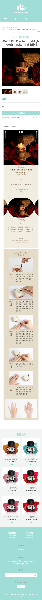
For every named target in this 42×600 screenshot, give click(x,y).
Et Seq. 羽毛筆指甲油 (11, 27)
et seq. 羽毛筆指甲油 (21, 37)
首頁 (3, 27)
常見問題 (29, 538)
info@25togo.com (21, 564)
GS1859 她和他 (11, 519)
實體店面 (12, 538)
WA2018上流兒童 (30, 490)
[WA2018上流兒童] (31, 476)
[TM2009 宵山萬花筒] (31, 505)
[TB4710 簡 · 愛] (11, 476)
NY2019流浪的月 (31, 461)
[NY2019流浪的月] (31, 447)
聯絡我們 (29, 535)
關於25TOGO (12, 533)
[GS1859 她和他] (11, 505)
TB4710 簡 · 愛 (11, 490)
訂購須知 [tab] (14, 126)
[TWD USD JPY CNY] (21, 586)
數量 (3, 106)
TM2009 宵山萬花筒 (31, 519)
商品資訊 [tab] (6, 126)
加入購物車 (21, 113)
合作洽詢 (12, 535)
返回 (39, 31)
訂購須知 (29, 533)
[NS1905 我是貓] (11, 447)
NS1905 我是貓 (11, 461)
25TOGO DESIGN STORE (11, 516)
